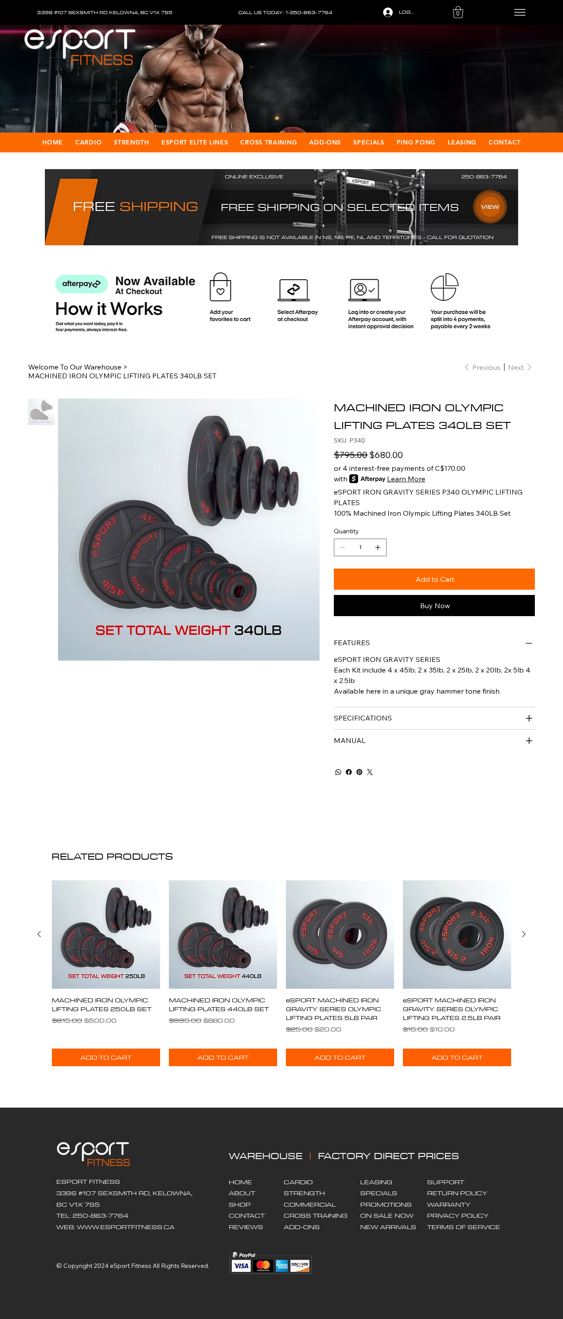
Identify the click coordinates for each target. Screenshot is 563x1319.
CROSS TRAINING (315, 1215)
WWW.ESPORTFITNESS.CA (126, 1227)
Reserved (194, 1266)
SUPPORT (445, 1182)
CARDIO (298, 1182)
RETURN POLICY (457, 1193)
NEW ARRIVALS (388, 1227)
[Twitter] (370, 772)
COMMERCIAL (310, 1204)
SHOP (240, 1204)
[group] (281, 973)
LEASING (376, 1182)
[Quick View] (106, 934)
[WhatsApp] (338, 772)
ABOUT (242, 1193)
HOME (240, 1182)
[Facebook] (348, 772)
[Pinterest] (359, 772)
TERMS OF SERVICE (463, 1227)
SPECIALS (378, 1193)
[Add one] (378, 547)
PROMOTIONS (386, 1204)
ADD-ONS (302, 1227)
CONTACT (247, 1215)
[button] (458, 12)
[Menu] (519, 12)
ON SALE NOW (386, 1215)
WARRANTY (449, 1204)
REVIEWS (246, 1227)
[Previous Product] (39, 934)
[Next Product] (524, 934)
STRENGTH (304, 1193)
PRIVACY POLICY (458, 1215)
